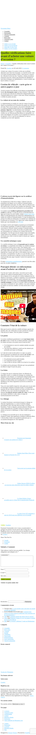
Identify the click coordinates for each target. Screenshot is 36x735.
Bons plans (7, 37)
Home (2, 63)
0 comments (25, 68)
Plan (5, 730)
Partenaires (7, 719)
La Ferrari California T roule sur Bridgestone (22, 621)
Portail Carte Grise (29, 214)
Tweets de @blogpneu (7, 672)
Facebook (7, 542)
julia (5, 616)
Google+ (3, 682)
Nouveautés (7, 33)
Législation (7, 634)
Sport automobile (9, 639)
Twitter (6, 543)
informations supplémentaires (14, 261)
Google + (5, 534)
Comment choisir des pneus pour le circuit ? (22, 616)
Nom (3, 569)
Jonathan (9, 68)
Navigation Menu (5, 28)
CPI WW (20, 222)
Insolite (6, 633)
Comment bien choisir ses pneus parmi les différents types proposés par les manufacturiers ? (19, 613)
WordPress (28, 733)
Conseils (6, 36)
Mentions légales (8, 717)
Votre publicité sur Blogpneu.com (13, 720)
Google (6, 540)
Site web (3, 576)
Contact (6, 41)
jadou (5, 618)
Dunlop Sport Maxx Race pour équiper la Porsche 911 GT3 (19, 454)
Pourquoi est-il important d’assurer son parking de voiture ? (17, 438)
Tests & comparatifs (9, 34)
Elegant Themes (12, 733)
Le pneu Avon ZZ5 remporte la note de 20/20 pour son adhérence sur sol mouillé (19, 514)
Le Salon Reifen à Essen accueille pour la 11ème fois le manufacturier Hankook (19, 499)
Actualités (7, 31)
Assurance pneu (8, 39)
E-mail (3, 572)
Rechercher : (4, 601)
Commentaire (5, 555)
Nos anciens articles (6, 704)
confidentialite (8, 714)
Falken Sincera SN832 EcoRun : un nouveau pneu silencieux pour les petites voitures (19, 484)
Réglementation (8, 637)
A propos (6, 711)
